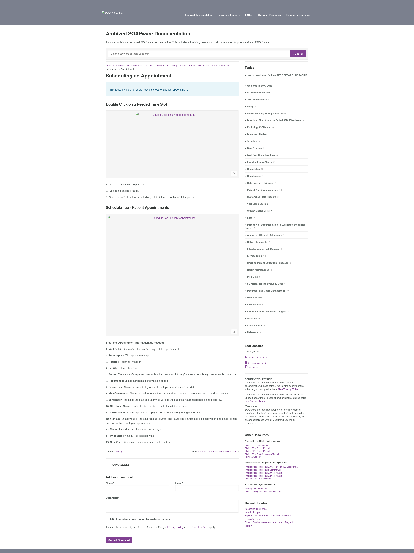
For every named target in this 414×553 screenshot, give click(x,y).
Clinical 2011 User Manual (256, 445)
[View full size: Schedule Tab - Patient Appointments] (172, 275)
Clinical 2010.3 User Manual (203, 65)
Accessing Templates (256, 508)
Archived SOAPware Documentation (124, 65)
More (247, 525)
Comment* (112, 497)
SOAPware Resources (269, 14)
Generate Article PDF (257, 357)
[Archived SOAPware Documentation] (112, 12)
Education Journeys (229, 14)
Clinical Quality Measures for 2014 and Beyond (269, 522)
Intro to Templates (254, 512)
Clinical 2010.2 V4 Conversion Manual (262, 454)
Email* (179, 483)
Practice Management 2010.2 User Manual (264, 475)
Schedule (225, 65)
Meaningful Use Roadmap (256, 488)
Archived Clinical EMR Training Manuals (166, 65)
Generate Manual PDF (258, 362)
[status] (172, 89)
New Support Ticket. (255, 401)
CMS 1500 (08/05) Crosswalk (258, 478)
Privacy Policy (175, 527)
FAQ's (248, 14)
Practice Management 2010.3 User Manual (264, 472)
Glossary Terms (253, 518)
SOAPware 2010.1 (253, 456)
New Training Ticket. (288, 389)
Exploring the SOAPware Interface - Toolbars (268, 515)
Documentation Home (298, 14)
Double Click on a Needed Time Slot (136, 104)
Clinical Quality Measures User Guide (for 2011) (266, 491)
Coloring (118, 451)
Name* (110, 483)
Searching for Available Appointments (217, 451)
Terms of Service (198, 527)
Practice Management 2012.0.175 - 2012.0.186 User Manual (271, 466)
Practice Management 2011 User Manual (263, 469)
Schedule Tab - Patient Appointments (137, 207)
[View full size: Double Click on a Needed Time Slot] (172, 144)
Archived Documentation (198, 14)
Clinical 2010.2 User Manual (257, 451)
